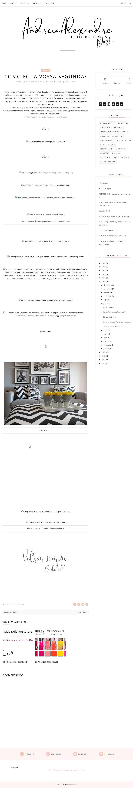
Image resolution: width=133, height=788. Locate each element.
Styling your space (107, 162)
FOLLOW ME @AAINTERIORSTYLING (68, 770)
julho (106, 303)
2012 (103, 359)
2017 (103, 274)
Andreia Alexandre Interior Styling (33, 82)
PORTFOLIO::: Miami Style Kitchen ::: (112, 236)
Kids (115, 157)
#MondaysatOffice (107, 123)
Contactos (49, 3)
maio (106, 334)
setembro (107, 296)
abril (105, 337)
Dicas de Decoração (108, 144)
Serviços (36, 3)
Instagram (105, 83)
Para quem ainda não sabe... (114, 327)
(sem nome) (103, 183)
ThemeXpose (73, 785)
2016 (103, 278)
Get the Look (105, 157)
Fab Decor (122, 149)
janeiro (106, 348)
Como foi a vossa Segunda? (114, 312)
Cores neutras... (109, 317)
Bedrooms (104, 136)
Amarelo (45, 70)
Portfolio (24, 3)
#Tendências (123, 123)
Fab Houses (104, 153)
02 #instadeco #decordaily (15, 661)
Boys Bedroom (106, 140)
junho (106, 330)
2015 (103, 281)
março (106, 341)
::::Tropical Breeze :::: (107, 230)
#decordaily (105, 127)
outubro (107, 292)
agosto (106, 300)
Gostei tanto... (108, 307)
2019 (103, 267)
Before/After (117, 136)
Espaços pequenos (107, 149)
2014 (103, 352)
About (13, 3)
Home (4, 3)
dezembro (108, 285)
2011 (103, 363)
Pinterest (117, 83)
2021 (103, 263)
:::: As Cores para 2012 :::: (46, 661)
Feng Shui (116, 153)
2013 (103, 356)
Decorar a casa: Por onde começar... (117, 322)
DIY (130, 140)
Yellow (21, 604)
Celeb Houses (120, 140)
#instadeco (118, 127)
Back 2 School (104, 211)
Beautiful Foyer (105, 188)
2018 (103, 270)
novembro (108, 289)
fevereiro (107, 345)
